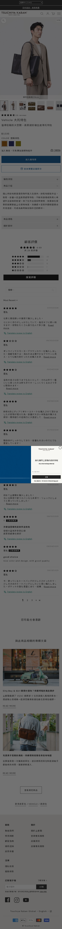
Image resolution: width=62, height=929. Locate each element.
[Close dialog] (60, 447)
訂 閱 (46, 477)
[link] (46, 449)
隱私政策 (56, 480)
